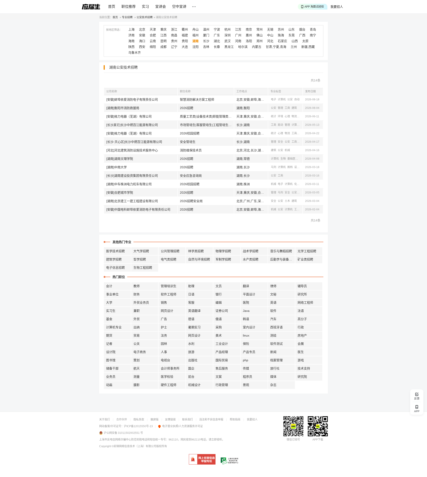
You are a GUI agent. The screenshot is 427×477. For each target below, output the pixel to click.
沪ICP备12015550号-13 (138, 426)
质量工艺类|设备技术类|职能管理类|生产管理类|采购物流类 (207, 116)
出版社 (192, 360)
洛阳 (249, 41)
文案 (219, 376)
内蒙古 (256, 47)
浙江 (174, 29)
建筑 (294, 108)
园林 (164, 343)
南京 (249, 29)
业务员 (110, 376)
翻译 (246, 286)
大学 (109, 302)
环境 (280, 116)
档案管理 (276, 360)
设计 (297, 167)
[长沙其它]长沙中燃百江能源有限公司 (132, 125)
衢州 (185, 29)
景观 (246, 385)
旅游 (191, 352)
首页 (111, 6)
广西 (302, 35)
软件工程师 (168, 294)
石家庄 (282, 41)
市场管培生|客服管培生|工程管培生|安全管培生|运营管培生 (207, 125)
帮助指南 (235, 419)
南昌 (174, 35)
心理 (287, 116)
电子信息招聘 (115, 267)
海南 (131, 41)
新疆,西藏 (308, 47)
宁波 (217, 29)
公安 (290, 99)
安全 (280, 141)
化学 (297, 184)
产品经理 (222, 352)
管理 (280, 108)
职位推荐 (128, 6)
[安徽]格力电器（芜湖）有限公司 (129, 116)
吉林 (206, 47)
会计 (109, 286)
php (245, 360)
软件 (273, 311)
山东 (291, 29)
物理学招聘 (223, 251)
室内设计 (249, 327)
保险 (246, 343)
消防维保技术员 (191, 150)
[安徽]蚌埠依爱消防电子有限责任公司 (132, 99)
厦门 (206, 35)
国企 (191, 368)
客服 (191, 302)
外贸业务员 (141, 302)
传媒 (246, 368)
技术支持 (304, 368)
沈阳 (195, 47)
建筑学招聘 (114, 259)
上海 (131, 29)
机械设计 (194, 385)
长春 (217, 47)
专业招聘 (127, 17)
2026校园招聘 (189, 133)
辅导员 (302, 286)
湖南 (195, 41)
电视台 (165, 360)
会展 (301, 343)
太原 (305, 41)
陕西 (131, 47)
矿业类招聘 (305, 259)
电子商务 (139, 352)
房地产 (302, 335)
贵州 (174, 41)
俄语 (219, 319)
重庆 (163, 29)
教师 (136, 286)
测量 (136, 376)
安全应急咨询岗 (191, 175)
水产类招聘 (250, 259)
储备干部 (112, 368)
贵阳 (185, 41)
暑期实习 (194, 327)
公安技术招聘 (145, 17)
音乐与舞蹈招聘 (281, 251)
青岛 (313, 29)
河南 (238, 41)
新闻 (301, 133)
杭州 (227, 29)
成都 (163, 47)
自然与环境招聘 (199, 259)
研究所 (302, 294)
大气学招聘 (141, 251)
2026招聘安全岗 (191, 201)
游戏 (301, 360)
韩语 (246, 319)
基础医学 (292, 158)
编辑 (219, 302)
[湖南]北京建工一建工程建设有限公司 (132, 201)
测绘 (273, 335)
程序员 (247, 376)
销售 (164, 302)
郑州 (259, 41)
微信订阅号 (293, 439)
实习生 (110, 311)
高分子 (302, 319)
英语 (273, 302)
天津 (153, 29)
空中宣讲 (179, 6)
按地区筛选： (114, 29)
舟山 (195, 29)
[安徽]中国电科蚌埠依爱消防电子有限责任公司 (138, 209)
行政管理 (222, 385)
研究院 (302, 376)
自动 (297, 99)
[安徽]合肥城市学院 (119, 192)
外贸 (136, 319)
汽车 (273, 319)
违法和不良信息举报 (211, 419)
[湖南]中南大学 (116, 167)
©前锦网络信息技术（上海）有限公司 (134, 446)
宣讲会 (160, 6)
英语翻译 (194, 311)
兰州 (294, 47)
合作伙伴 (121, 419)
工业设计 (222, 343)
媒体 (273, 376)
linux (246, 335)
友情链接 (170, 419)
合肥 (153, 35)
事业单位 (112, 294)
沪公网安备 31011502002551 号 (123, 432)
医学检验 (167, 376)
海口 (142, 41)
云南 (153, 41)
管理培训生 (168, 286)
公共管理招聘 (170, 251)
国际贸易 (222, 360)
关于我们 (104, 419)
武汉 (227, 41)
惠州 (249, 35)
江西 (163, 35)
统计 (273, 116)
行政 (301, 327)
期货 (109, 335)
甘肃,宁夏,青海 (276, 47)
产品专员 (249, 352)
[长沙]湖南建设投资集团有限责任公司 (132, 175)
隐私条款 (138, 419)
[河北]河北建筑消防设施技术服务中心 (132, 150)
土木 (287, 201)
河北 (270, 41)
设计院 (110, 352)
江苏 (238, 29)
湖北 (217, 41)
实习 (145, 6)
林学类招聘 (196, 251)
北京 (142, 29)
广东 (217, 35)
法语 (301, 311)
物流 (294, 116)
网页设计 (167, 311)
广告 (164, 319)
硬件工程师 (168, 385)
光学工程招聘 (307, 251)
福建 (185, 35)
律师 (273, 286)
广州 (238, 35)
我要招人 (336, 6)
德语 (191, 319)
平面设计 (249, 294)
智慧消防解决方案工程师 (197, 99)
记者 (109, 343)
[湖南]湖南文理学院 (119, 158)
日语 (191, 294)
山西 (295, 41)
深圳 (227, 35)
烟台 (302, 29)
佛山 (259, 35)
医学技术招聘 (115, 251)
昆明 (163, 41)
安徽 (142, 35)
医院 (246, 302)
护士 (164, 327)
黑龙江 (229, 47)
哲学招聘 (139, 259)
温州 (206, 29)
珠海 (281, 35)
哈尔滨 (243, 47)
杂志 (273, 385)
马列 (273, 167)
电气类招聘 (168, 259)
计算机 (282, 99)
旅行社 (275, 368)
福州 (195, 35)
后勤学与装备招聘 (282, 259)
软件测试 (276, 343)
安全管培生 (187, 142)
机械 (301, 141)
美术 (219, 335)
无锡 (270, 29)
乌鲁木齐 (134, 52)
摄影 (136, 385)
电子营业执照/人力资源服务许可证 (182, 426)
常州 (259, 29)
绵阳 (153, 47)
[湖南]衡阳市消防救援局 (122, 108)
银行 (219, 294)
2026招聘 (186, 108)
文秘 (273, 294)
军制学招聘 (223, 259)
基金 (109, 319)
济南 (131, 35)
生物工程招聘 (142, 267)
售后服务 (222, 368)
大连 (185, 47)
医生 (301, 352)
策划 (136, 360)
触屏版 (155, 419)
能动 (280, 124)
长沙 (206, 41)
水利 (191, 343)
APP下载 (317, 439)
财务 (136, 294)
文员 (219, 286)
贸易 (136, 335)
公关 (136, 343)
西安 (142, 47)
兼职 (136, 311)
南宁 (313, 35)
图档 (290, 167)
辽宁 (174, 47)
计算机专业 (114, 327)
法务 (164, 335)
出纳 (136, 327)
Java (246, 311)
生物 (283, 158)
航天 (136, 368)
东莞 (291, 35)
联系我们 (187, 419)
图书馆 (110, 360)
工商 (287, 108)
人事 (164, 352)
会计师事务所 (170, 368)
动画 (109, 385)
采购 (219, 327)
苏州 (281, 29)
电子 (273, 99)
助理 (191, 286)
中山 (270, 35)
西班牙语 (276, 327)
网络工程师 (305, 302)
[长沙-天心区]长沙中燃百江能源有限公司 (134, 142)
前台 (191, 376)
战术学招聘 (250, 251)
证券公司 (222, 311)
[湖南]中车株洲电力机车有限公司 (129, 184)
